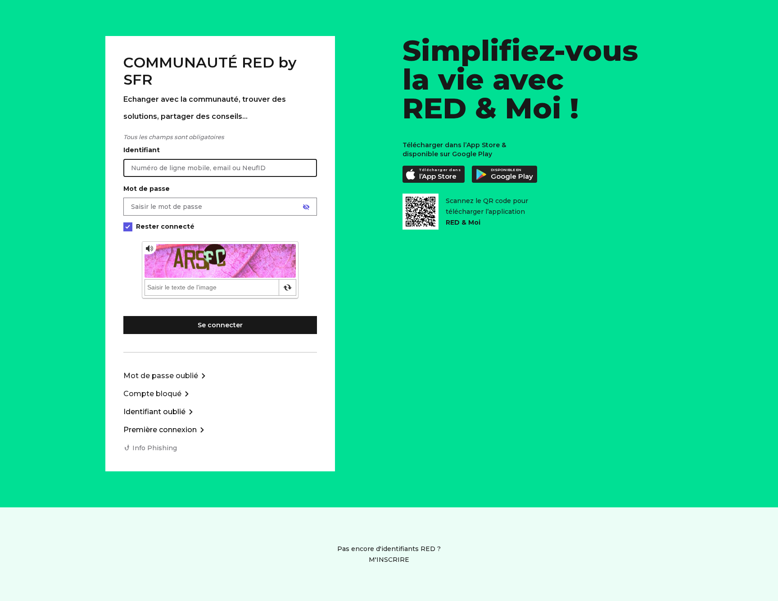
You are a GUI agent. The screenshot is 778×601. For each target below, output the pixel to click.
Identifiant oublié (154, 411)
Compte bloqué (152, 393)
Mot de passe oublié (160, 375)
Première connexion (160, 429)
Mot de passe (146, 189)
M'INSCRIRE (389, 560)
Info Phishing (154, 448)
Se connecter (220, 325)
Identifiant (141, 150)
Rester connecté (165, 226)
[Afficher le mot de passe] (306, 207)
